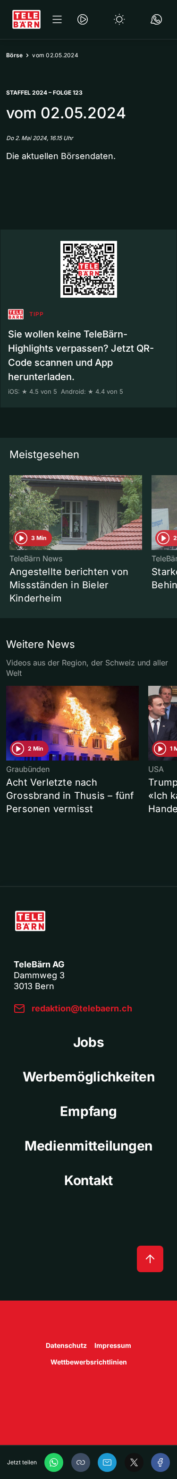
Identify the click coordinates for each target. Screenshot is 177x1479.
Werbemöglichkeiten (89, 1077)
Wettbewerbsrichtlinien (89, 1362)
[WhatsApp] (53, 1462)
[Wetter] (119, 19)
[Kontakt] (156, 19)
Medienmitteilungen (88, 1146)
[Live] (83, 19)
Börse (14, 55)
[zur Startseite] (26, 19)
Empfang (88, 1111)
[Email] (107, 1462)
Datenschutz (66, 1345)
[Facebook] (160, 1462)
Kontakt (88, 1180)
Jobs (88, 1042)
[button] (80, 1462)
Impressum (112, 1345)
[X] (134, 1462)
